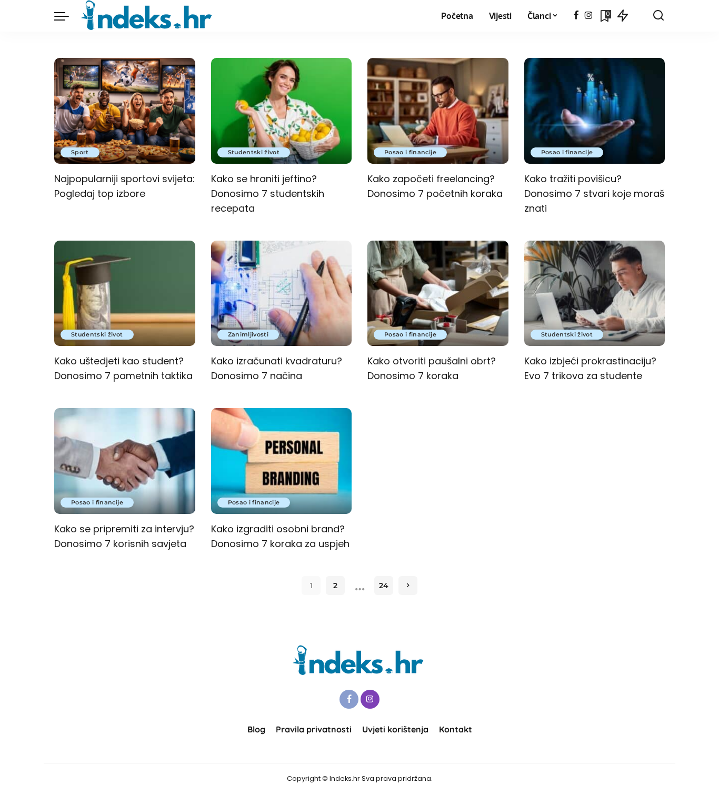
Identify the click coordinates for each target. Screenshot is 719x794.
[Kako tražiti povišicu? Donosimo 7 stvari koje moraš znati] (594, 111)
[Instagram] (588, 16)
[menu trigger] (66, 16)
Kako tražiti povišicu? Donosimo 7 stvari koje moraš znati (594, 193)
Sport (80, 152)
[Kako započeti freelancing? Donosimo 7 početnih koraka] (437, 111)
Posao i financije (410, 152)
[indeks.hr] (148, 16)
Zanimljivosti (248, 334)
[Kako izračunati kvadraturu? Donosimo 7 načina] (281, 293)
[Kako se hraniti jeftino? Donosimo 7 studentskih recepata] (281, 111)
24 (383, 585)
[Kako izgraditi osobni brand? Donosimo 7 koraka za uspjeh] (281, 461)
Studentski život (254, 152)
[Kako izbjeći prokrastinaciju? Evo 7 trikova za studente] (594, 293)
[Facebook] (576, 16)
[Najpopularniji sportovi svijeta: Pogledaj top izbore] (124, 111)
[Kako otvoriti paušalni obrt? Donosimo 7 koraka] (437, 293)
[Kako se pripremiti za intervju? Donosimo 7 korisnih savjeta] (124, 461)
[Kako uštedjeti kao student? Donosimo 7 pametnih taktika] (124, 293)
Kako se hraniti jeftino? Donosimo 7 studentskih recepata (267, 193)
